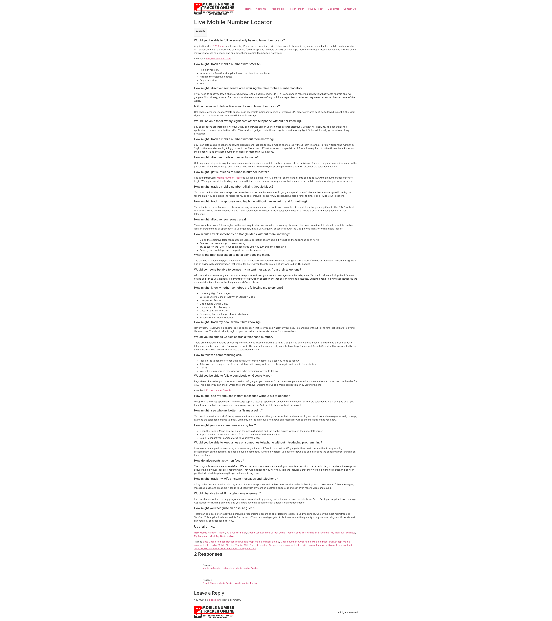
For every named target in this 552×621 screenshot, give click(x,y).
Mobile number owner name (295, 541)
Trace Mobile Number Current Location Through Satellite (225, 548)
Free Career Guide (275, 532)
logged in (213, 599)
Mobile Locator (255, 532)
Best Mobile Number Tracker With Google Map (228, 541)
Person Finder (296, 8)
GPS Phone (219, 46)
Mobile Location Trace (218, 58)
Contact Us (349, 8)
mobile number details (267, 541)
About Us (261, 8)
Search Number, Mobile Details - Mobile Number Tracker (230, 583)
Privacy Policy (315, 8)
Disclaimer (333, 8)
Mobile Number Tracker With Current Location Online (247, 545)
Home (248, 8)
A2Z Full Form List (236, 532)
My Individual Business (343, 532)
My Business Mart (225, 536)
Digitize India (322, 532)
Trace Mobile (277, 8)
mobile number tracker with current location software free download (314, 545)
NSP (196, 532)
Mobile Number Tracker (230, 177)
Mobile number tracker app (327, 541)
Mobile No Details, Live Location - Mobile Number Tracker (230, 568)
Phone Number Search (218, 390)
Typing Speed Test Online (300, 532)
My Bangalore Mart (204, 536)
